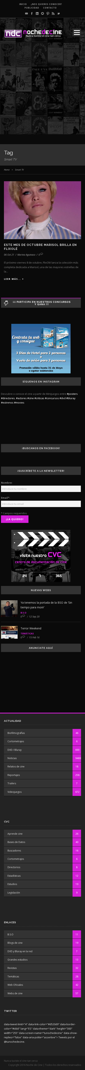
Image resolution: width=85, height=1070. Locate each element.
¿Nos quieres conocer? (46, 4)
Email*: (5, 498)
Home (6, 169)
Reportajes (14, 775)
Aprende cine (15, 833)
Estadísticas (14, 875)
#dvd (63, 398)
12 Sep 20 (34, 616)
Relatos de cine (16, 766)
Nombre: (6, 482)
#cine (30, 398)
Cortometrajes (16, 741)
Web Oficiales (15, 985)
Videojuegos (15, 792)
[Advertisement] (42, 91)
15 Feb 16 (34, 637)
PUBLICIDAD (32, 7)
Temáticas (27, 633)
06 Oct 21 (9, 254)
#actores (21, 398)
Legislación (14, 892)
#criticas (39, 398)
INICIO (23, 4)
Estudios (12, 884)
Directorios (14, 867)
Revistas (12, 968)
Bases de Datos (16, 842)
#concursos (52, 398)
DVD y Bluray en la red (20, 951)
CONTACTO (50, 7)
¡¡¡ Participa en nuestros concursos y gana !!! (42, 303)
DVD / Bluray (15, 750)
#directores (8, 398)
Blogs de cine (15, 942)
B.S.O (23, 612)
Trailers (12, 783)
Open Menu (77, 32)
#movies (19, 402)
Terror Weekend (31, 628)
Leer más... (12, 278)
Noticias (12, 758)
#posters (72, 394)
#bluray (71, 398)
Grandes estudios (17, 959)
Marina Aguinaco (26, 254)
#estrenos (7, 402)
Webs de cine (15, 993)
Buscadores (14, 850)
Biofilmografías (16, 733)
